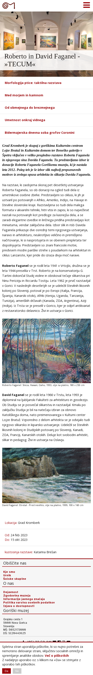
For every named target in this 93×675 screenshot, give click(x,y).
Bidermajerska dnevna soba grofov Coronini (39, 132)
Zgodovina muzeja (16, 595)
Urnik (7, 575)
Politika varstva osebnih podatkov (29, 602)
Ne (17, 671)
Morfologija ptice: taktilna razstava (33, 83)
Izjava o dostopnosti (18, 606)
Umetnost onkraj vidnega (25, 120)
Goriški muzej (8, 5)
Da (6, 671)
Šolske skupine (14, 579)
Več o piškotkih (57, 655)
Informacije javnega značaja (24, 599)
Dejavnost (10, 592)
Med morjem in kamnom (24, 95)
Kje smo (9, 572)
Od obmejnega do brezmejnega (30, 107)
